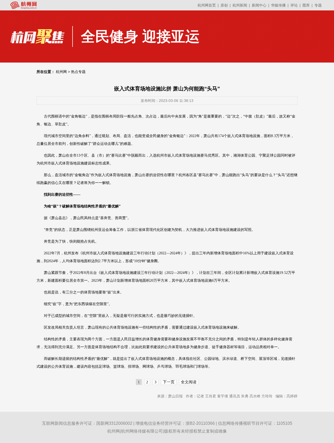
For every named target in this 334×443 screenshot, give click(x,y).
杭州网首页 (207, 5)
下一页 (169, 382)
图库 (306, 5)
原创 (224, 5)
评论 (294, 5)
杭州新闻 (239, 5)
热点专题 (78, 72)
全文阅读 (188, 382)
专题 (318, 5)
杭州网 (61, 72)
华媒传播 (278, 5)
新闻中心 (259, 5)
